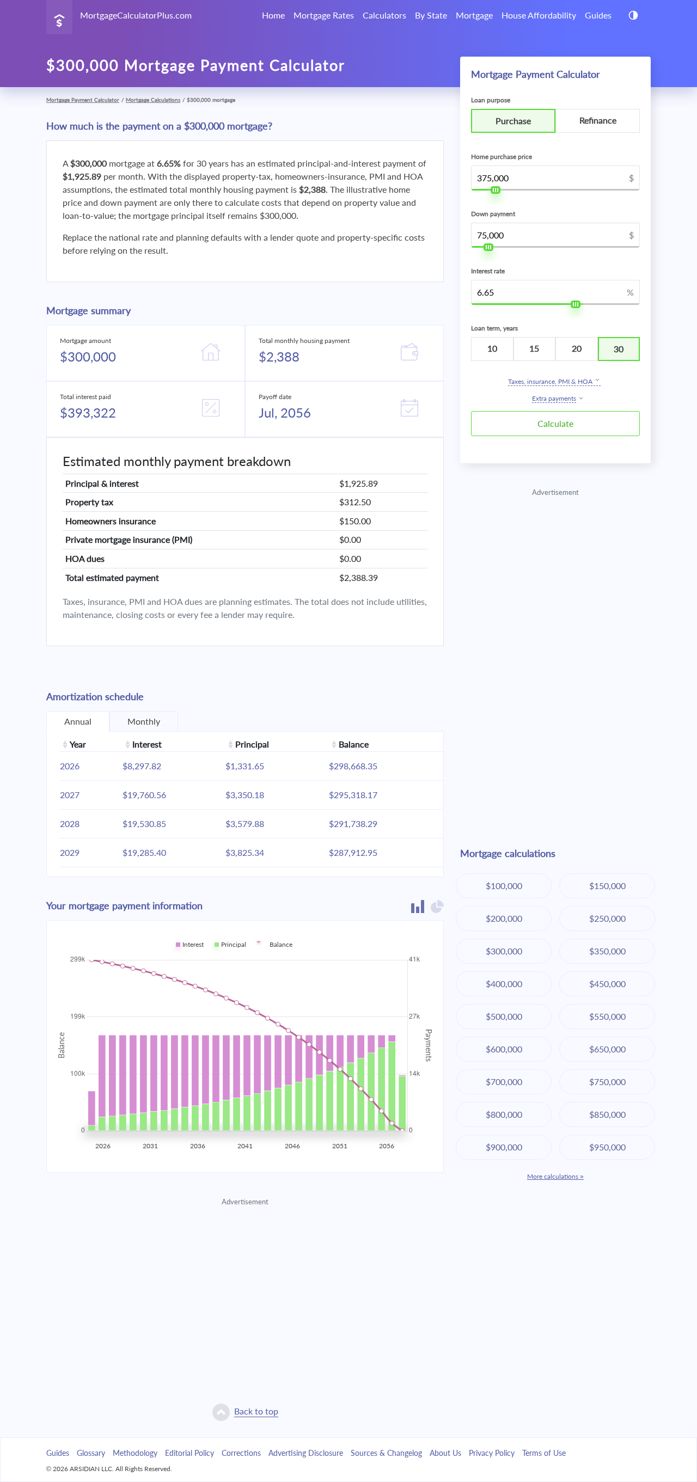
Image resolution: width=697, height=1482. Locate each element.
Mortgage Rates (324, 15)
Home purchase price (501, 156)
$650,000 (607, 1049)
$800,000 (504, 1114)
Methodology (135, 1452)
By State (431, 15)
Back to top (256, 1411)
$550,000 (607, 1016)
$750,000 (607, 1081)
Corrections (241, 1452)
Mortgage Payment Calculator (82, 99)
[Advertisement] (245, 1284)
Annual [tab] (77, 721)
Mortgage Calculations (153, 99)
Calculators (384, 15)
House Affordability (539, 15)
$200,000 (504, 918)
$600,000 (504, 1049)
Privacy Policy (492, 1452)
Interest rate (488, 271)
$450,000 (607, 983)
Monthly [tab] (143, 721)
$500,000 (504, 1016)
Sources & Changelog (386, 1452)
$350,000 (607, 951)
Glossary (91, 1452)
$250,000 (607, 918)
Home (273, 15)
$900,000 (504, 1147)
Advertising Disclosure (305, 1452)
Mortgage (474, 15)
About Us (445, 1452)
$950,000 (607, 1147)
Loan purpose (490, 100)
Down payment (493, 214)
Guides (598, 15)
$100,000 (504, 885)
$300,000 (504, 951)
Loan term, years (494, 328)
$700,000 (504, 1081)
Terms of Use (544, 1452)
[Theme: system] (633, 15)
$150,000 (607, 885)
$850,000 (607, 1114)
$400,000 (504, 983)
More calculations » (555, 1176)
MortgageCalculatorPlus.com (136, 15)
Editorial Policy (189, 1452)
